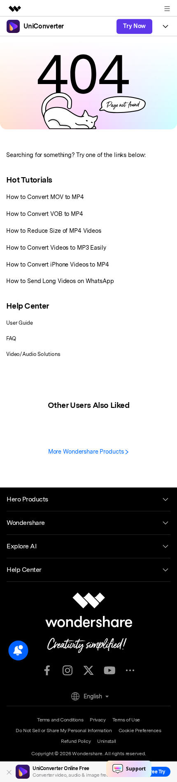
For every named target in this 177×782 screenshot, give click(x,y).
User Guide (19, 323)
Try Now (134, 26)
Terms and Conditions (60, 720)
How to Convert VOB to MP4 (44, 213)
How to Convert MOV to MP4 (45, 196)
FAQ (11, 338)
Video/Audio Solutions (33, 354)
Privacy (97, 720)
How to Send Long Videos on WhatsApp (60, 280)
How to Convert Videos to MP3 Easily (56, 247)
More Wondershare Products (87, 451)
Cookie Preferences (140, 730)
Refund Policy (76, 741)
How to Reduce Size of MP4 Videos (53, 230)
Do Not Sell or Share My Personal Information (64, 730)
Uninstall (106, 741)
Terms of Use (126, 720)
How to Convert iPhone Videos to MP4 (57, 264)
